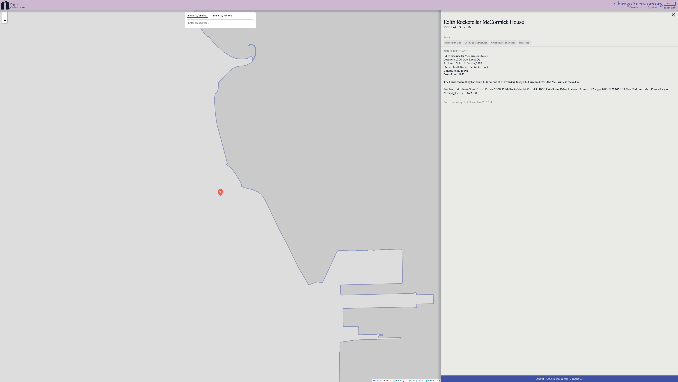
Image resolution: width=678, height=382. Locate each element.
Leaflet (378, 380)
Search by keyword (222, 15)
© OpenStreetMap (431, 380)
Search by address (197, 15)
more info (670, 7)
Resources (562, 379)
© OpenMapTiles (414, 380)
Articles (550, 379)
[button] (220, 192)
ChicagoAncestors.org (638, 3)
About (540, 379)
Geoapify (400, 380)
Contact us (576, 379)
